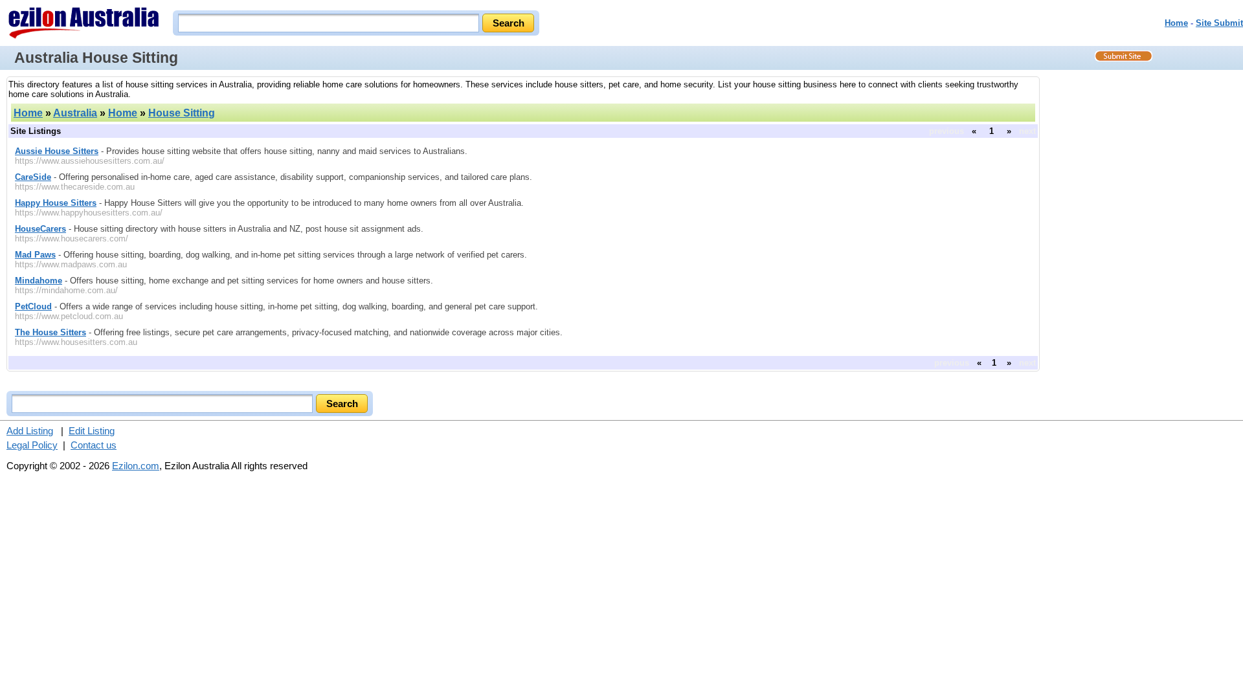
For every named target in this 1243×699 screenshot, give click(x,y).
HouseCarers (40, 229)
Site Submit (1219, 23)
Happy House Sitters (55, 203)
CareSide (33, 177)
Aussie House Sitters (56, 151)
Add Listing (29, 430)
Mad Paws (35, 255)
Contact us (94, 444)
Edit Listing (92, 430)
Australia (75, 112)
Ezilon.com (135, 465)
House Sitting (181, 112)
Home (1176, 23)
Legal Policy (32, 444)
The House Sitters (50, 332)
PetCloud (33, 306)
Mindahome (38, 280)
